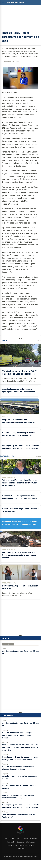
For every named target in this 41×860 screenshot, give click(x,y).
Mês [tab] (33, 644)
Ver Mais (38, 341)
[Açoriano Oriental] (20, 834)
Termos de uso (12, 845)
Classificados (11, 842)
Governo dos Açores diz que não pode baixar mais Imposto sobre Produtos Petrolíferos (18, 735)
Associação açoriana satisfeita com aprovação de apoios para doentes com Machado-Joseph (18, 391)
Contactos (20, 842)
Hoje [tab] (8, 644)
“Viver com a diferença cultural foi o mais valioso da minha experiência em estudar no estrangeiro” (19, 482)
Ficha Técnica (30, 842)
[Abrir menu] (3, 2)
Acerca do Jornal (9, 839)
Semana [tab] (20, 644)
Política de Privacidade (26, 845)
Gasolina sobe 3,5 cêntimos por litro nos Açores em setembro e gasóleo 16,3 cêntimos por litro (18, 435)
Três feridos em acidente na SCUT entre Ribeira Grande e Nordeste (19, 372)
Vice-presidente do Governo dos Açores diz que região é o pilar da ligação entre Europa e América (20, 747)
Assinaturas (20, 848)
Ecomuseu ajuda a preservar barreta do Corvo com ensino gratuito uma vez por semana (19, 555)
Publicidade (33, 839)
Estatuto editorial (22, 839)
